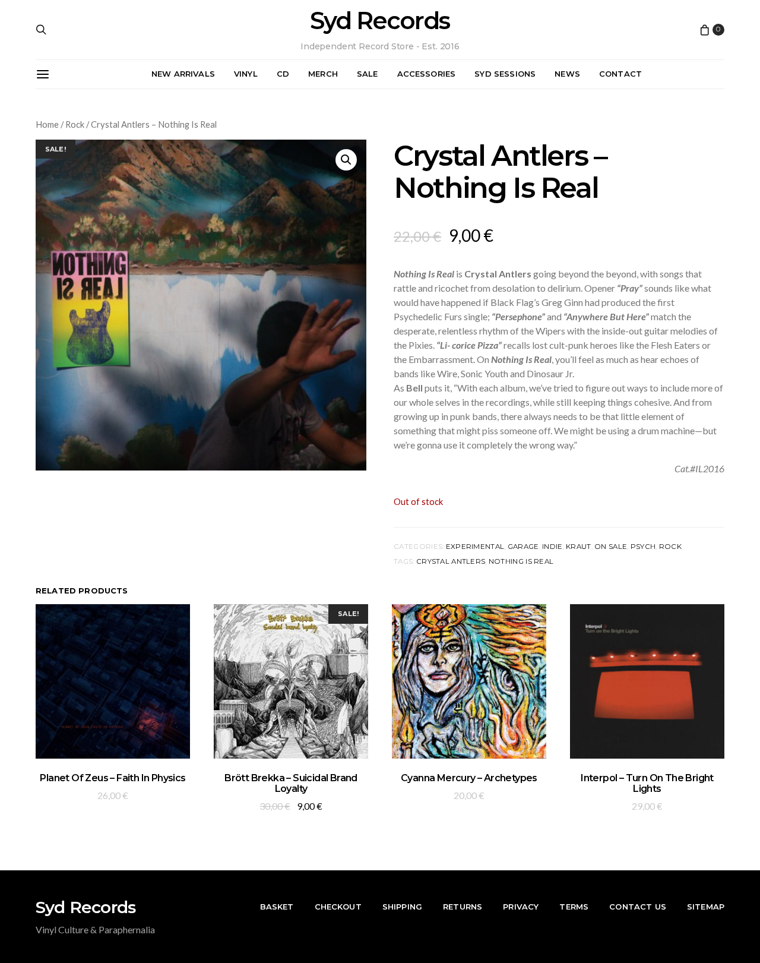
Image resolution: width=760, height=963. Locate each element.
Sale (367, 73)
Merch (323, 73)
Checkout (338, 906)
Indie (552, 546)
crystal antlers (450, 561)
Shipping (402, 906)
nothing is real (521, 561)
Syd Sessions (505, 73)
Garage (523, 546)
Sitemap (705, 906)
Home (47, 124)
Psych (643, 546)
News (567, 73)
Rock (74, 124)
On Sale (610, 546)
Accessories (426, 73)
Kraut (578, 546)
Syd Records (379, 21)
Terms (573, 906)
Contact (620, 73)
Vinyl (246, 73)
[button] (346, 160)
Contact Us (637, 906)
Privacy (521, 906)
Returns (462, 906)
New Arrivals (183, 73)
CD (283, 73)
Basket (277, 906)
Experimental (475, 546)
